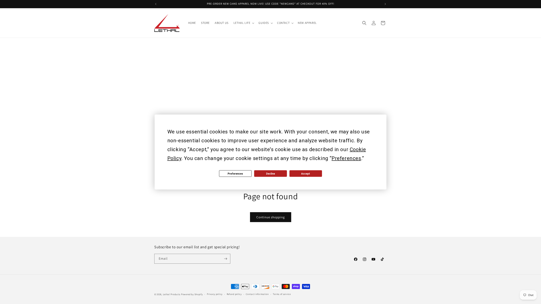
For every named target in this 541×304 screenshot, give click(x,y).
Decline (270, 173)
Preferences (235, 173)
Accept (305, 173)
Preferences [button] (346, 158)
